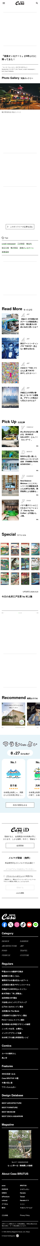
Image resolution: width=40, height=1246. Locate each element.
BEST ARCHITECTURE (12, 1103)
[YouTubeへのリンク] (29, 924)
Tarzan (22, 1196)
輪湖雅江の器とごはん (11, 976)
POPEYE (5, 1189)
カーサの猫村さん (9, 1053)
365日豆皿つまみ (8, 1074)
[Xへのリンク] (10, 924)
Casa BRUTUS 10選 (10, 1078)
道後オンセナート (27, 247)
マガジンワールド (26, 1208)
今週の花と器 (7, 1082)
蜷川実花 (14, 247)
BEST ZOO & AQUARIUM (12, 1116)
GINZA (4, 1193)
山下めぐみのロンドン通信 (12, 1006)
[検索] (37, 3)
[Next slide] (37, 727)
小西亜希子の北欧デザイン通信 (14, 1015)
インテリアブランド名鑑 (11, 1033)
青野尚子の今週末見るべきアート (15, 980)
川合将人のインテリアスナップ (14, 1002)
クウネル (5, 1204)
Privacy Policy (25, 1215)
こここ (22, 1204)
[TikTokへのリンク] (23, 924)
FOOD (4, 950)
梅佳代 (29, 243)
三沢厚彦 (21, 243)
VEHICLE (6, 955)
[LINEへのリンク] (35, 924)
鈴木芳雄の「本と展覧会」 (12, 993)
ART (22, 946)
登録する (20, 887)
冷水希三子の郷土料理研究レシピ (15, 1037)
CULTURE (24, 955)
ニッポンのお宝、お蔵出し (12, 1028)
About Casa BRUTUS (15, 1173)
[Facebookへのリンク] (4, 924)
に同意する (19, 876)
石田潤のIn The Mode (10, 1011)
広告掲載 (5, 1215)
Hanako (23, 1193)
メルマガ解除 (20, 893)
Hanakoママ (24, 1200)
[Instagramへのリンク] (17, 924)
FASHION (24, 941)
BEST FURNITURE (10, 1107)
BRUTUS (23, 1185)
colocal (4, 1200)
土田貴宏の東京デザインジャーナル (16, 984)
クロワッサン (24, 1189)
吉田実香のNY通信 (9, 998)
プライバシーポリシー (15, 876)
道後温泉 (5, 252)
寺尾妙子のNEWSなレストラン (14, 989)
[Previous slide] (3, 727)
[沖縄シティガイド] (13, 714)
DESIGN (5, 941)
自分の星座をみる (20, 805)
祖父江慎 (5, 247)
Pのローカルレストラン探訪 (13, 1020)
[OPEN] (4, 3)
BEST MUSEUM (8, 1112)
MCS (3, 1208)
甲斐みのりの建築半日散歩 (12, 971)
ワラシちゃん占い (9, 1087)
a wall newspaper (9, 243)
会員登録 (20, 845)
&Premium (5, 1196)
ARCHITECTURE (9, 946)
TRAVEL (23, 950)
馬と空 (4, 1058)
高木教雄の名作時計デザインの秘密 (16, 1024)
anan (4, 1185)
